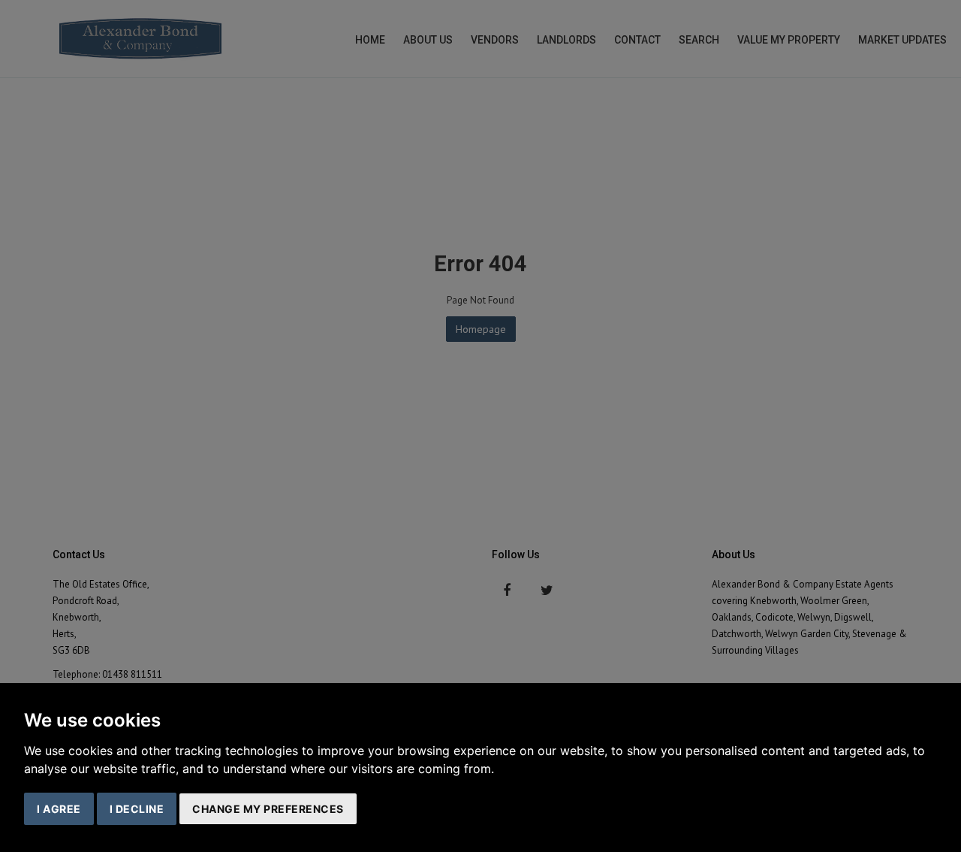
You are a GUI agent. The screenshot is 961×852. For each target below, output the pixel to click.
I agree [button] (59, 808)
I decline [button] (137, 808)
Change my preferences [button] (268, 808)
